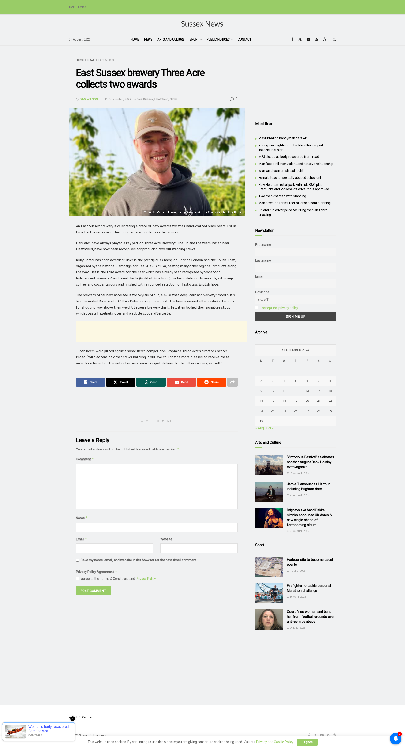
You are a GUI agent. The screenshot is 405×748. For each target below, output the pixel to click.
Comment (85, 459)
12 (295, 391)
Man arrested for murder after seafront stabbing (295, 203)
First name (263, 245)
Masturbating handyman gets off (283, 138)
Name (82, 518)
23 (261, 410)
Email (81, 539)
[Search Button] (334, 39)
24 (272, 410)
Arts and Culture (171, 39)
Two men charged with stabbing (282, 196)
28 (318, 410)
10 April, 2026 (297, 596)
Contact (82, 7)
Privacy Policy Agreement (96, 571)
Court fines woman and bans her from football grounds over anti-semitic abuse (311, 617)
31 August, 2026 (299, 473)
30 (261, 420)
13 (307, 391)
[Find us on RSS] (316, 39)
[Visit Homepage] (202, 24)
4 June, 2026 (297, 570)
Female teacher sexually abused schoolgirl (290, 177)
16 (261, 400)
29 (330, 410)
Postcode (262, 292)
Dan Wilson (89, 99)
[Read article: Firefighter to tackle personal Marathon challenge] (269, 593)
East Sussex (106, 59)
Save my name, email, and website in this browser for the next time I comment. (139, 560)
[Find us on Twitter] (300, 39)
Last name (263, 260)
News (148, 39)
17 (272, 400)
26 (295, 410)
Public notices (218, 39)
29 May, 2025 (297, 627)
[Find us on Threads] (324, 39)
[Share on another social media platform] (232, 382)
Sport (194, 39)
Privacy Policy (146, 578)
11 (284, 391)
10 (272, 391)
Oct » (270, 428)
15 (330, 391)
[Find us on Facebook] (292, 39)
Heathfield (161, 99)
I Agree (307, 742)
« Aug (259, 428)
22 (330, 400)
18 (284, 400)
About (72, 7)
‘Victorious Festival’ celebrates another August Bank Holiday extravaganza (310, 462)
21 (318, 400)
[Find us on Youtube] (308, 39)
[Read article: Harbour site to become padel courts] (269, 567)
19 (295, 400)
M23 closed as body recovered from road (289, 157)
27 (307, 410)
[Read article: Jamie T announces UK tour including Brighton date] (269, 492)
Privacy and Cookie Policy (274, 742)
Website (166, 539)
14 (318, 391)
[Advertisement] (161, 331)
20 (307, 400)
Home (135, 39)
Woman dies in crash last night (281, 170)
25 (284, 410)
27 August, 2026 (299, 495)
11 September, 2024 (118, 99)
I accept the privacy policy (279, 308)
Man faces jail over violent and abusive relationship (296, 164)
